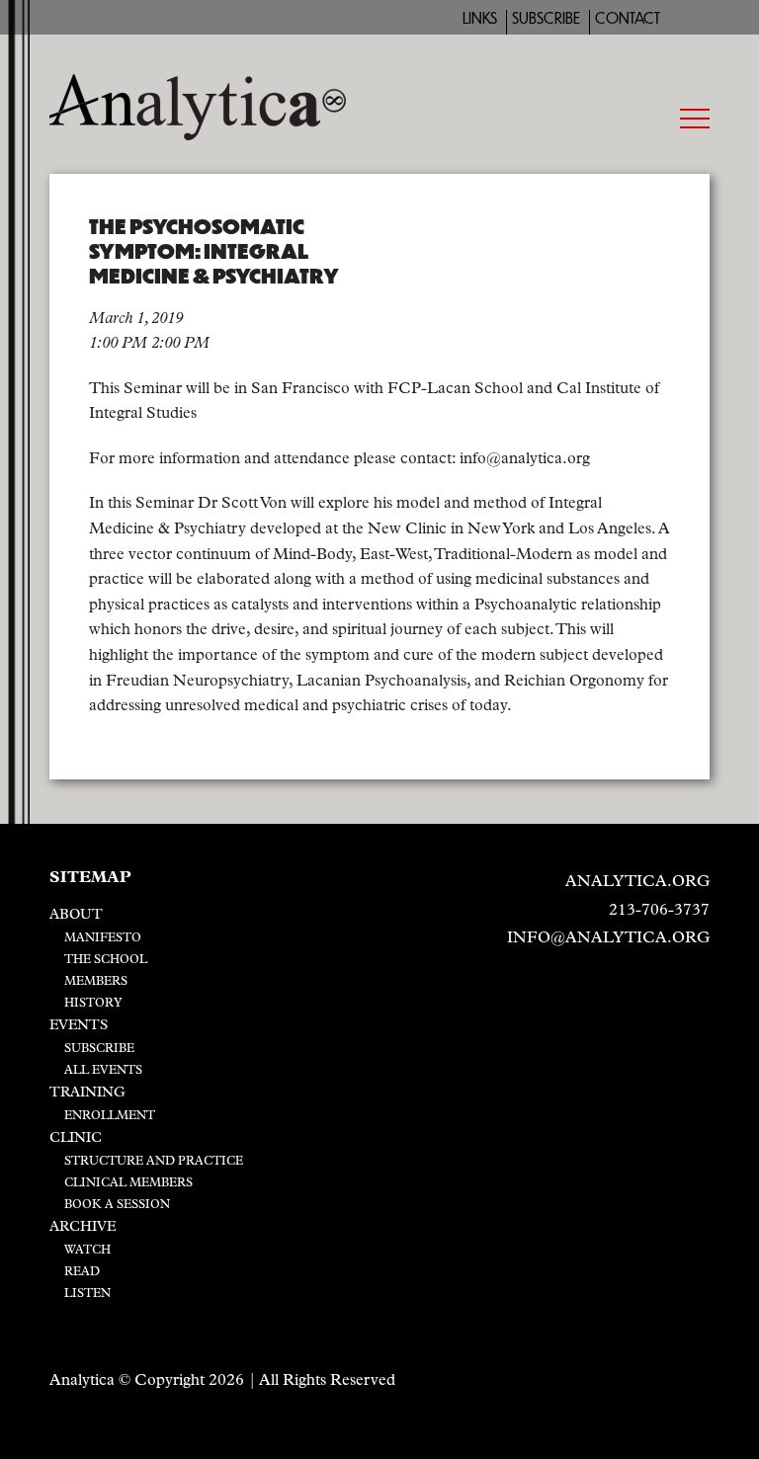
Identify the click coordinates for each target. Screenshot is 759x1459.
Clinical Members (128, 1183)
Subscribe (546, 18)
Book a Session (117, 1205)
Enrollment (109, 1116)
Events (78, 1025)
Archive (82, 1227)
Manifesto (102, 938)
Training (87, 1093)
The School (105, 960)
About (76, 915)
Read (82, 1272)
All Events (103, 1071)
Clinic (75, 1138)
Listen (87, 1294)
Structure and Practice (153, 1162)
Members (95, 982)
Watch (87, 1250)
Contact (627, 18)
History (93, 1004)
